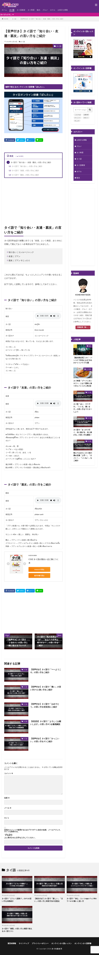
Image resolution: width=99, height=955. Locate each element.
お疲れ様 (86, 114)
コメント (8, 773)
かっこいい (78, 117)
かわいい (86, 117)
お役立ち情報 (63, 10)
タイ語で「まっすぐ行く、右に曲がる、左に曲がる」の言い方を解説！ (82, 432)
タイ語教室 (21, 10)
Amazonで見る (39, 569)
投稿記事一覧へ (82, 327)
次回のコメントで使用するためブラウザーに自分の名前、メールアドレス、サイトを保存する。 (33, 830)
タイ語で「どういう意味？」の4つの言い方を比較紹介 (17, 899)
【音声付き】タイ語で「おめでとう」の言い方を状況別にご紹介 (44, 705)
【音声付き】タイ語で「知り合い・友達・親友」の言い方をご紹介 (41, 19)
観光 (38, 10)
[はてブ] (30, 140)
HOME (6, 19)
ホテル (52, 10)
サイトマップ (24, 943)
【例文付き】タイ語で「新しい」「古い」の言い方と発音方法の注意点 (48, 899)
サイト (6, 818)
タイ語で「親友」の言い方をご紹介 (24, 175)
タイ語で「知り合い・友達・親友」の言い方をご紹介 (29, 162)
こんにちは (78, 114)
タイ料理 (31, 10)
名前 (7, 798)
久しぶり (77, 120)
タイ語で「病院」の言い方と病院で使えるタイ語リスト (17, 929)
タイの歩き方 (57, 949)
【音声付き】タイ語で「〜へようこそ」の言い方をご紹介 (45, 670)
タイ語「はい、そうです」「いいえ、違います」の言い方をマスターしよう (82, 408)
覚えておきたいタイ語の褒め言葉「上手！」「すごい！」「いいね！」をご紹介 (82, 456)
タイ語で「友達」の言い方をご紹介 (24, 170)
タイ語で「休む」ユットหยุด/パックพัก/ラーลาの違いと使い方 (82, 899)
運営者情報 (12, 943)
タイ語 (11, 10)
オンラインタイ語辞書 (82, 943)
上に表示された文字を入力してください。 (20, 837)
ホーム (4, 10)
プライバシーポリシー (40, 943)
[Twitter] (20, 140)
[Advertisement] (33, 201)
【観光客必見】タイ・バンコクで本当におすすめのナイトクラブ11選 (82, 360)
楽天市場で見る (39, 575)
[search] (90, 109)
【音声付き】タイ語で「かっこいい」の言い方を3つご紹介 (44, 739)
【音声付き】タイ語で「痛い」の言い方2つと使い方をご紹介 (45, 688)
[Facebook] (9, 140)
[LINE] (39, 140)
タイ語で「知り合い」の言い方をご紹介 (25, 166)
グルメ (45, 10)
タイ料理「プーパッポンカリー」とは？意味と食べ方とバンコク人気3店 (82, 383)
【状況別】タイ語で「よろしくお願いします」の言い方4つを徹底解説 (45, 722)
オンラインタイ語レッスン (61, 943)
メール (7, 808)
